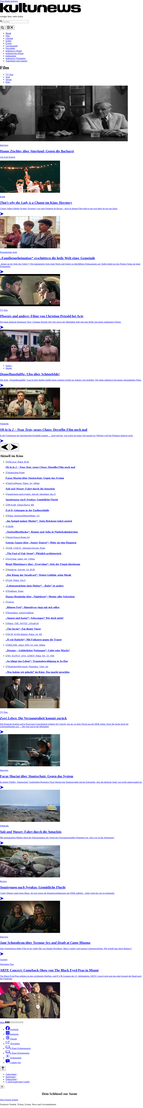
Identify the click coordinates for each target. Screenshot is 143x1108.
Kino (8, 82)
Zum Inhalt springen (9, 1)
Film (8, 36)
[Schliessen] (2, 1087)
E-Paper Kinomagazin (19, 1053)
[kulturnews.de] (40, 12)
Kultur (8, 41)
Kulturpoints (15, 1058)
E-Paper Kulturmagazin (20, 1048)
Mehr (2, 1022)
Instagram (14, 1034)
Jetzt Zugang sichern (9, 1100)
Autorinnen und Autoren (16, 61)
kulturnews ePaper (14, 51)
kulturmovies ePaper (15, 53)
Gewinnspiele (12, 46)
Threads (13, 1039)
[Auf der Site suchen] (2, 28)
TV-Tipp (9, 74)
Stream (9, 79)
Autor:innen (11, 1074)
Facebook (14, 1029)
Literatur (9, 38)
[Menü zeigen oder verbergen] (10, 27)
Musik (8, 33)
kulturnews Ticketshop (16, 58)
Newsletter (10, 48)
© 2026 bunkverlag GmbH (17, 1082)
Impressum (10, 1077)
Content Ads (15, 1062)
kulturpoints (11, 56)
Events (9, 43)
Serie (8, 77)
